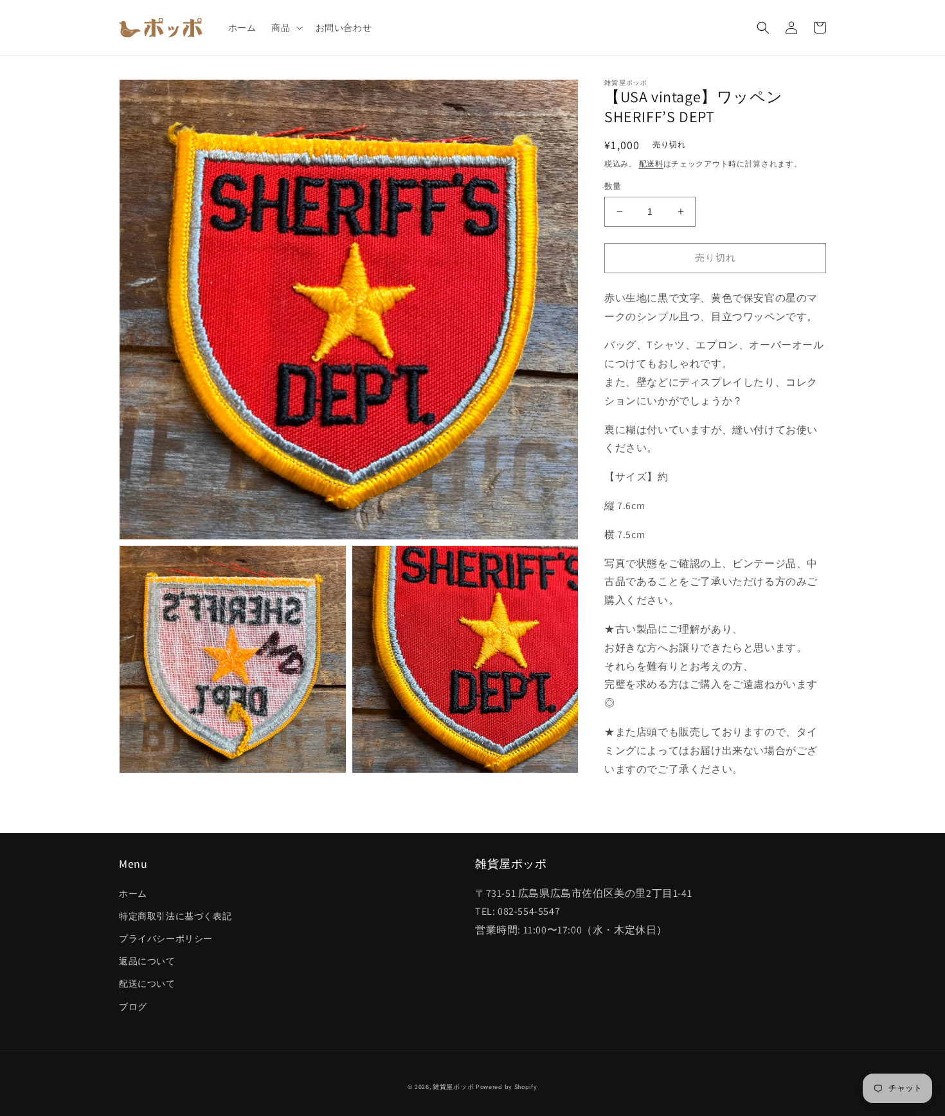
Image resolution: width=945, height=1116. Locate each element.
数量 (613, 186)
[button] (285, 27)
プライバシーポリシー (166, 938)
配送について (147, 983)
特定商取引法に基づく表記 (175, 916)
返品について (147, 961)
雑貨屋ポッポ (453, 1087)
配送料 (651, 163)
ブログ (133, 1007)
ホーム (133, 893)
